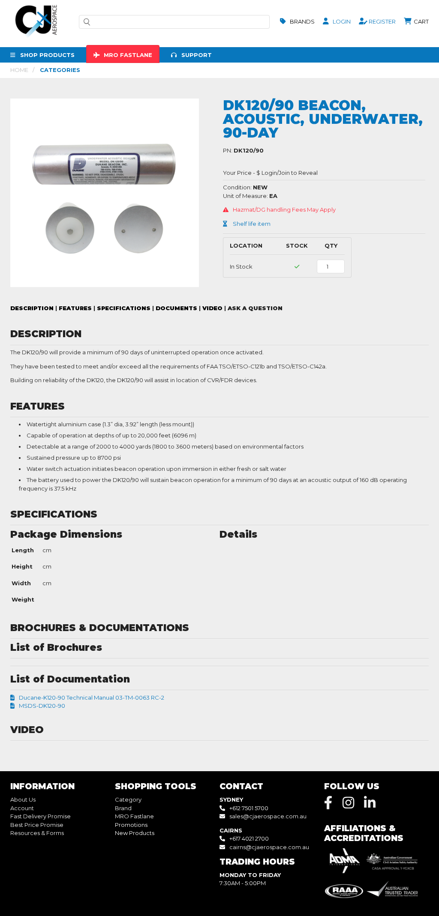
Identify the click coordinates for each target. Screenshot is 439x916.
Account (22, 808)
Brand (123, 808)
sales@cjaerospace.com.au (268, 816)
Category (128, 799)
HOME (19, 69)
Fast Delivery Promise (40, 816)
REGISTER (381, 21)
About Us (23, 799)
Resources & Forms (37, 832)
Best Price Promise (36, 824)
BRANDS (302, 21)
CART (420, 21)
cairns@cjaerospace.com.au (269, 847)
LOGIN (341, 21)
